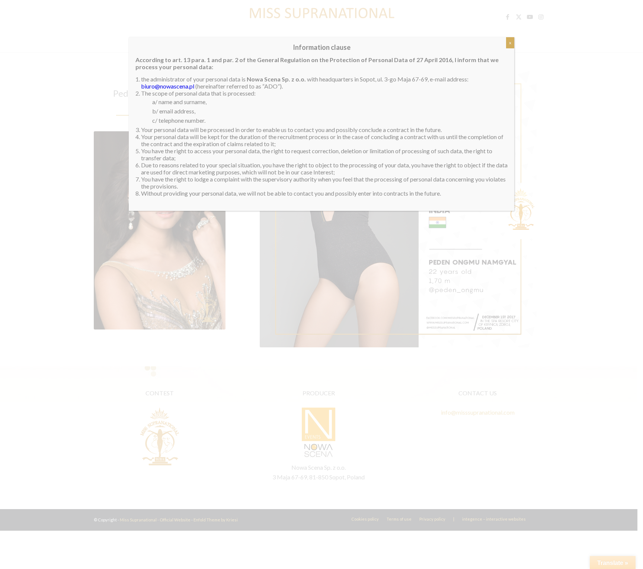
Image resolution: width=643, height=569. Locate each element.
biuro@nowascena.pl (167, 86)
